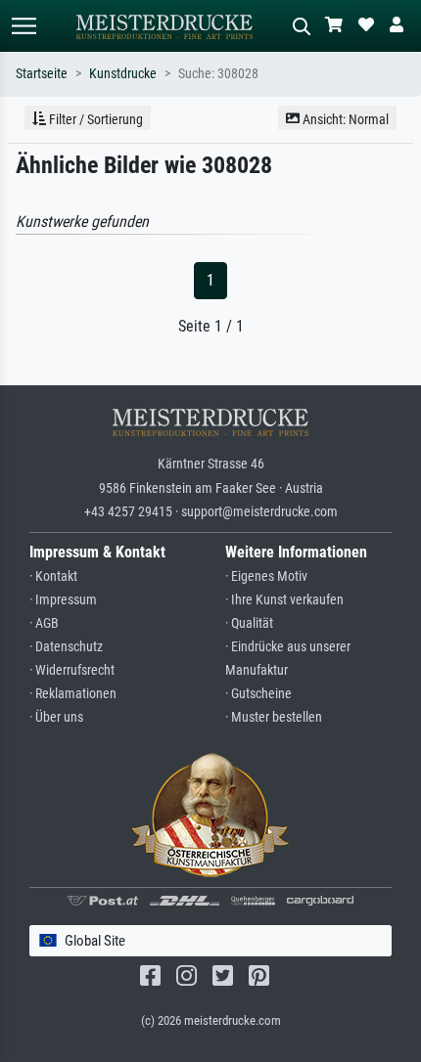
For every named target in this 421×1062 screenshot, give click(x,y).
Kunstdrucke (123, 74)
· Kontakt (53, 576)
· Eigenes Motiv (266, 576)
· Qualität (249, 623)
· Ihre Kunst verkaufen (284, 600)
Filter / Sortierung (94, 119)
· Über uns (56, 717)
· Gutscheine (258, 694)
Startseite (42, 74)
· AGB (44, 623)
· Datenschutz (66, 647)
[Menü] (23, 26)
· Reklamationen (73, 694)
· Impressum (63, 600)
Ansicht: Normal (344, 119)
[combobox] (210, 941)
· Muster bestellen (273, 717)
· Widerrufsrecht (72, 670)
